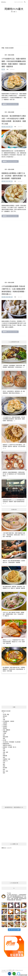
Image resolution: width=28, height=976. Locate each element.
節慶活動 (5, 755)
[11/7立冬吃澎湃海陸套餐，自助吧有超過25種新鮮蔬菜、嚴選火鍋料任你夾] (24, 905)
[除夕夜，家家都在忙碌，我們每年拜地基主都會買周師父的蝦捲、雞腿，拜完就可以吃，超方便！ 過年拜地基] (11, 918)
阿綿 (7, 69)
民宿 (4, 748)
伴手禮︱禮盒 (6, 714)
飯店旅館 (5, 767)
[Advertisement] (14, 31)
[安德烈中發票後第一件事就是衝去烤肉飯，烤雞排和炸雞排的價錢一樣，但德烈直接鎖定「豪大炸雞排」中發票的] (4, 905)
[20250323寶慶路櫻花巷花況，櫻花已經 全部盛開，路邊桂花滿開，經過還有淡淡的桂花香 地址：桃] (17, 905)
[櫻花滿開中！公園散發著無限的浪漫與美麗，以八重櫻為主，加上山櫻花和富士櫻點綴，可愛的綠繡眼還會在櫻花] (24, 911)
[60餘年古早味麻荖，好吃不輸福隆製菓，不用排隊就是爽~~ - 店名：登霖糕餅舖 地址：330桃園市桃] (4, 918)
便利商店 (5, 716)
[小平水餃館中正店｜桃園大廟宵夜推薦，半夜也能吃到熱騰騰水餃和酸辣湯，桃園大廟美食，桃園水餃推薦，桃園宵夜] (14, 81)
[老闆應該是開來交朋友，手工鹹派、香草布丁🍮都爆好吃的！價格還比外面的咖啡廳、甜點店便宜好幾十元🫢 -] (24, 924)
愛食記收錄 (5, 736)
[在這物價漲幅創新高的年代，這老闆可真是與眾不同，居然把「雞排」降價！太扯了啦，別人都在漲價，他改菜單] (4, 924)
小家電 (4, 733)
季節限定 (5, 728)
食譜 (4, 766)
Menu (4, 2)
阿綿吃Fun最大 (14, 9)
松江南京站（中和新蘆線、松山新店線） (12, 742)
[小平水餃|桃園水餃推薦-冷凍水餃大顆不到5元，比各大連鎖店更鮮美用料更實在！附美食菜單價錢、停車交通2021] (14, 309)
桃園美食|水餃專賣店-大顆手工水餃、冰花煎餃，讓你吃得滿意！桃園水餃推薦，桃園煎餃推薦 (14, 175)
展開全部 (4, 711)
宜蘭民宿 (5, 731)
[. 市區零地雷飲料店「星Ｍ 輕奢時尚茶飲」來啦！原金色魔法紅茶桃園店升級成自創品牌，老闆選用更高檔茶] (4, 911)
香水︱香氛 (5, 771)
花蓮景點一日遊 (6, 759)
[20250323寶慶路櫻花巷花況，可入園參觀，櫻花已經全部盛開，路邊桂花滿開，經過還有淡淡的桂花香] (11, 905)
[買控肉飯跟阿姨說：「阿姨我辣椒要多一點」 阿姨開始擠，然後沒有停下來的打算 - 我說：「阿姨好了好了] (24, 918)
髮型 (4, 772)
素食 (4, 757)
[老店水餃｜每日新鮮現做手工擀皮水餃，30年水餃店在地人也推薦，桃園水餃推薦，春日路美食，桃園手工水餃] (14, 138)
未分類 (4, 740)
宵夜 (3, 69)
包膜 (4, 719)
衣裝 (4, 762)
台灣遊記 (5, 724)
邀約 (4, 764)
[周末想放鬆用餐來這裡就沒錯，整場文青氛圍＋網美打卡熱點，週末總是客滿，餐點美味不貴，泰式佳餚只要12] (17, 918)
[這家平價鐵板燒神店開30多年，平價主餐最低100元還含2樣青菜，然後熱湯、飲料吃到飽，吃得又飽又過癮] (17, 924)
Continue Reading (12, 104)
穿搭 (4, 754)
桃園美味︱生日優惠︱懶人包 (9, 747)
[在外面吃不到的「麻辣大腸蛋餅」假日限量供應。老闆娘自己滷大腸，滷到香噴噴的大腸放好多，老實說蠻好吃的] (11, 924)
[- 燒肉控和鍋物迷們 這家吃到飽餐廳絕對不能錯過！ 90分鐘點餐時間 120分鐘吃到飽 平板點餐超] (11, 911)
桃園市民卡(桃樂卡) (7, 745)
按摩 (4, 738)
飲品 (4, 769)
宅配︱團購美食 (6, 730)
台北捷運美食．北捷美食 (8, 721)
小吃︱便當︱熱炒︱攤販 (7, 126)
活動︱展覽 (5, 752)
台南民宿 (5, 723)
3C (3, 712)
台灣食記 (5, 726)
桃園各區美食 (6, 743)
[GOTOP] (18, 974)
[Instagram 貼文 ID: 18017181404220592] (17, 911)
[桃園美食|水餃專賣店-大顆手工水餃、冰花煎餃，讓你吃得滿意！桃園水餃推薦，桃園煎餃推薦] (14, 193)
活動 (4, 750)
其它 (4, 717)
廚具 (4, 735)
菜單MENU (5, 760)
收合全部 (8, 711)
